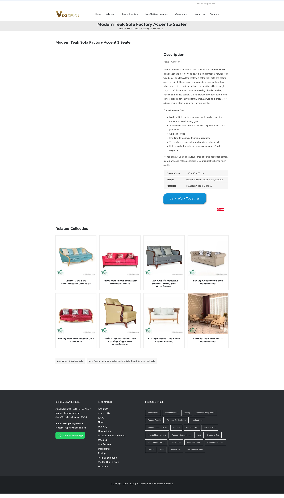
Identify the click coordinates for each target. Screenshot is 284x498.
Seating (187, 417)
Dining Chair (197, 424)
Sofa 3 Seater (134, 365)
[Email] (226, 214)
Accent (95, 365)
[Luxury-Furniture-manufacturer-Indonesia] (67, 12)
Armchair (176, 432)
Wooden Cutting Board (205, 417)
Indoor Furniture (170, 417)
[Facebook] (208, 214)
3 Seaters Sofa (75, 365)
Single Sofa (176, 447)
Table (198, 439)
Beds (162, 454)
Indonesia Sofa (107, 365)
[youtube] (73, 3)
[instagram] (67, 3)
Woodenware (153, 417)
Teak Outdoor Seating (156, 447)
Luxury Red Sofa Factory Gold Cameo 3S (76, 344)
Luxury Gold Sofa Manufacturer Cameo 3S (76, 286)
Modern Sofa (121, 365)
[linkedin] (78, 3)
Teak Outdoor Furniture (157, 439)
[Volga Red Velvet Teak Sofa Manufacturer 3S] (120, 241)
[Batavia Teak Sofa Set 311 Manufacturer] (208, 299)
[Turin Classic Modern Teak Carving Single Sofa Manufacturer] (120, 299)
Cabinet (151, 454)
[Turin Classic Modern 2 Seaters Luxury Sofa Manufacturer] (164, 241)
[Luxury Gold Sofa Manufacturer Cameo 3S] (76, 241)
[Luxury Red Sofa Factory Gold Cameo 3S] (76, 299)
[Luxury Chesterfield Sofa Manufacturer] (208, 241)
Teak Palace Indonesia (161, 488)
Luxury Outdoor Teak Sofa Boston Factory (164, 344)
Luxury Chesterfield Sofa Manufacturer (208, 286)
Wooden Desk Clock (214, 447)
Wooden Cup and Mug (181, 439)
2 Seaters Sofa (212, 439)
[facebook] (56, 3)
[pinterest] (83, 3)
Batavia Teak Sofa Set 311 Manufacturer (208, 344)
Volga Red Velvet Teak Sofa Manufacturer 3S (120, 286)
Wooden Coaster (154, 424)
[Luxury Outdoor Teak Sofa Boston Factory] (164, 299)
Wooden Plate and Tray (157, 432)
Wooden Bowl (191, 432)
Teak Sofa (146, 365)
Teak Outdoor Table (194, 454)
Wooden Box (175, 454)
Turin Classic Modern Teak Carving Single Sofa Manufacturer (120, 345)
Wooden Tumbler (193, 447)
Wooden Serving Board (176, 424)
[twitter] (62, 3)
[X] (213, 214)
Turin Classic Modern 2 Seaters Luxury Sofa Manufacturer (164, 288)
